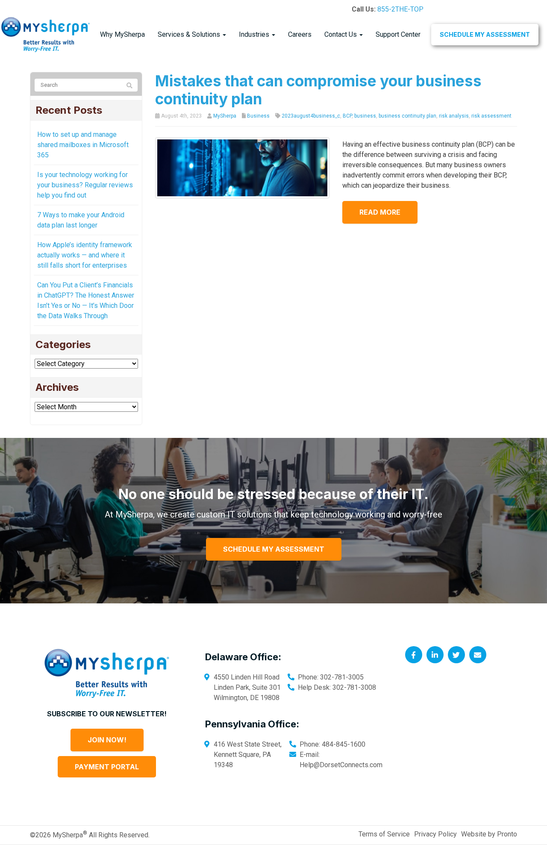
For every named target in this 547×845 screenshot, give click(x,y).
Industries (255, 34)
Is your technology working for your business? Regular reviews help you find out (85, 185)
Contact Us (341, 34)
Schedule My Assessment (485, 34)
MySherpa (224, 116)
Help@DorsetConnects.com (341, 765)
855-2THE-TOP (400, 9)
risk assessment (491, 116)
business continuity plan (407, 116)
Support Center (398, 34)
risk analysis (454, 116)
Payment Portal (107, 766)
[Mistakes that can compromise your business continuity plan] (242, 167)
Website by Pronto (489, 834)
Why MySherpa (122, 34)
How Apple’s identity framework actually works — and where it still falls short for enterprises (84, 255)
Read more (379, 212)
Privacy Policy (435, 834)
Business (258, 116)
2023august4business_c (311, 116)
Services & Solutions (190, 34)
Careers (300, 34)
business (365, 116)
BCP (347, 116)
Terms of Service (384, 834)
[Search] (129, 85)
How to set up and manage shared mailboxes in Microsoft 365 (83, 144)
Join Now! (107, 740)
